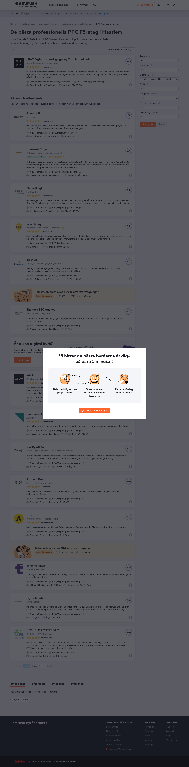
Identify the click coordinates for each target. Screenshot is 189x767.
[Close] (143, 351)
